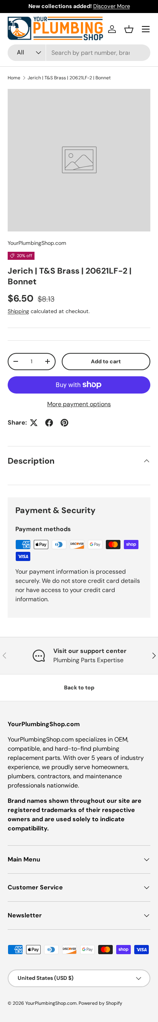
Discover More (111, 6)
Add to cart (106, 361)
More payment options (79, 404)
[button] (128, 29)
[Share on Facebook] (49, 422)
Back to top (79, 687)
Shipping (18, 311)
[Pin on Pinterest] (64, 422)
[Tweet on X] (33, 422)
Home (14, 77)
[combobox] (79, 52)
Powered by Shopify (100, 1003)
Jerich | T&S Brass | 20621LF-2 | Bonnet (69, 77)
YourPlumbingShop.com (37, 243)
